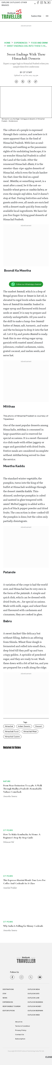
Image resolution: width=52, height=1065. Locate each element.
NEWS (5, 998)
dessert (38, 726)
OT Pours (8, 830)
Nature (6, 781)
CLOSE (48, 1057)
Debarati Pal (8, 841)
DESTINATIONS (8, 989)
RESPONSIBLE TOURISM (11, 1006)
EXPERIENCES (8, 1002)
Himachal (9, 726)
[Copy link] (35, 81)
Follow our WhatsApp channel (28, 284)
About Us (18, 1022)
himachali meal (30, 731)
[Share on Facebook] (29, 81)
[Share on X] (22, 81)
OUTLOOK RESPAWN (35, 1011)
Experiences (20, 42)
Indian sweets (24, 726)
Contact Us (19, 1034)
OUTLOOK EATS (33, 994)
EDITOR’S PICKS (9, 1011)
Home (7, 42)
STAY (4, 994)
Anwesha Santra (10, 796)
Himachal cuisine (12, 736)
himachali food (11, 731)
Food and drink (39, 42)
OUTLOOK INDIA (34, 989)
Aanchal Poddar (10, 887)
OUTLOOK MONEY (34, 1006)
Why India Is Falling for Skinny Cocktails (23, 925)
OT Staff (27, 72)
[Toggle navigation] (47, 16)
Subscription (20, 1039)
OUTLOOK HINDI (34, 1015)
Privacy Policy (20, 1030)
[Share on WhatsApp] (16, 81)
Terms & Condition (22, 1026)
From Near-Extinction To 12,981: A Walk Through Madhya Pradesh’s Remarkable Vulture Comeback (22, 788)
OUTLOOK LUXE (33, 998)
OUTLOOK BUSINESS (35, 1002)
